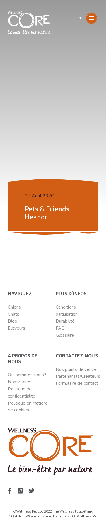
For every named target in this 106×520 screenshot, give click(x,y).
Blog (12, 321)
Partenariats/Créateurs (78, 376)
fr (77, 18)
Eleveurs (16, 328)
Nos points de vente (76, 369)
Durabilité (66, 321)
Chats (13, 314)
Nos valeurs (19, 382)
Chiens (14, 307)
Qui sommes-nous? (27, 375)
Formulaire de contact (77, 383)
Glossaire (65, 335)
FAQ (60, 328)
